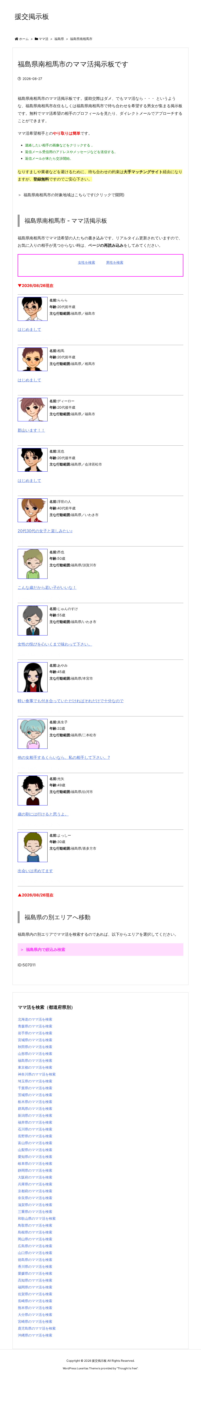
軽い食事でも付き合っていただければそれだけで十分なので (71, 700)
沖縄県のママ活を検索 (35, 1335)
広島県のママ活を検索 (35, 1246)
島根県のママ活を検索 (35, 1232)
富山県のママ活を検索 (35, 1143)
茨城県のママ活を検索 (35, 1095)
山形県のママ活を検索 (35, 1053)
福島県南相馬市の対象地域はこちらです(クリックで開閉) (74, 194)
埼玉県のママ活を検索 (35, 1081)
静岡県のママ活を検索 (35, 1170)
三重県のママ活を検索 (35, 1211)
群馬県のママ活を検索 (35, 1108)
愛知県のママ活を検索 (35, 1156)
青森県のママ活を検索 (35, 1026)
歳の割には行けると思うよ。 (43, 814)
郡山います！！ (31, 430)
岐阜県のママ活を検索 (35, 1163)
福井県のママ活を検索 (35, 1122)
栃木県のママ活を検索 (35, 1102)
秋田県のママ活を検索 (35, 1047)
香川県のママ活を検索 (35, 1266)
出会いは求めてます (35, 870)
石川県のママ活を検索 (35, 1129)
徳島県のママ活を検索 (35, 1259)
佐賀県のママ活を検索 (35, 1294)
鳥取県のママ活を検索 (35, 1225)
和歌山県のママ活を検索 (37, 1218)
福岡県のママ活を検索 (35, 1287)
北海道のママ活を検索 (35, 1019)
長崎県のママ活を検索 (35, 1301)
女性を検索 (86, 262)
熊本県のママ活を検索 (35, 1308)
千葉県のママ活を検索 (35, 1088)
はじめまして (29, 329)
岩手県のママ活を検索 (35, 1033)
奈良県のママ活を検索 (35, 1198)
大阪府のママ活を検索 (35, 1177)
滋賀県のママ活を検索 (35, 1205)
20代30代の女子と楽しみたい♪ (45, 530)
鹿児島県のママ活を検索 (37, 1328)
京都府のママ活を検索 (35, 1191)
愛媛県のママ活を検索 (35, 1273)
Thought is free (127, 1368)
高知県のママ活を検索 (35, 1280)
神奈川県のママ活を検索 (37, 1074)
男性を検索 (114, 262)
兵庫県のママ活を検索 (35, 1184)
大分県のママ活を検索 (35, 1314)
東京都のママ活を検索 (35, 1067)
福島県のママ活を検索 (35, 1060)
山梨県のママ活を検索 (35, 1150)
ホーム (24, 39)
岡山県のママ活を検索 (35, 1239)
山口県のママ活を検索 (35, 1253)
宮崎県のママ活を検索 (35, 1321)
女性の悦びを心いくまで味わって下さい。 (55, 644)
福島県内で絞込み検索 (45, 949)
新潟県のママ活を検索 (35, 1115)
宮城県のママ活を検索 (35, 1040)
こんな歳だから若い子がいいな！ (47, 587)
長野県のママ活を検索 (35, 1136)
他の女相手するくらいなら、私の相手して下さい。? (64, 757)
